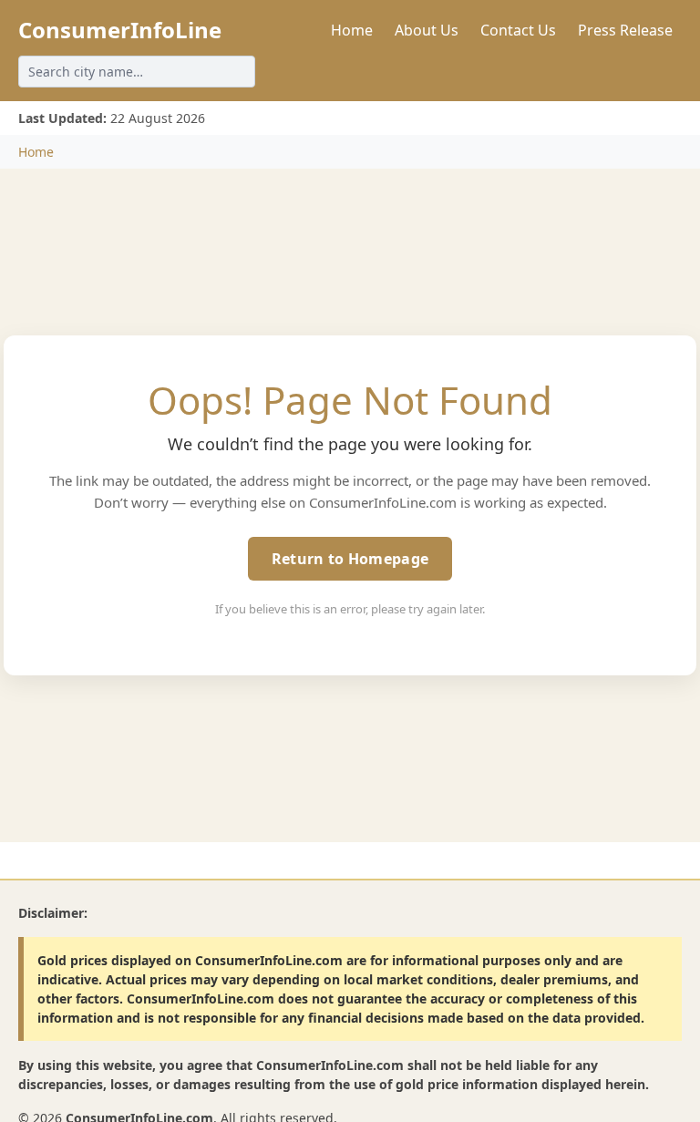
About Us (426, 30)
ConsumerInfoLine (119, 30)
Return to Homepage (350, 559)
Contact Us (518, 30)
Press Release (625, 30)
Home (352, 30)
